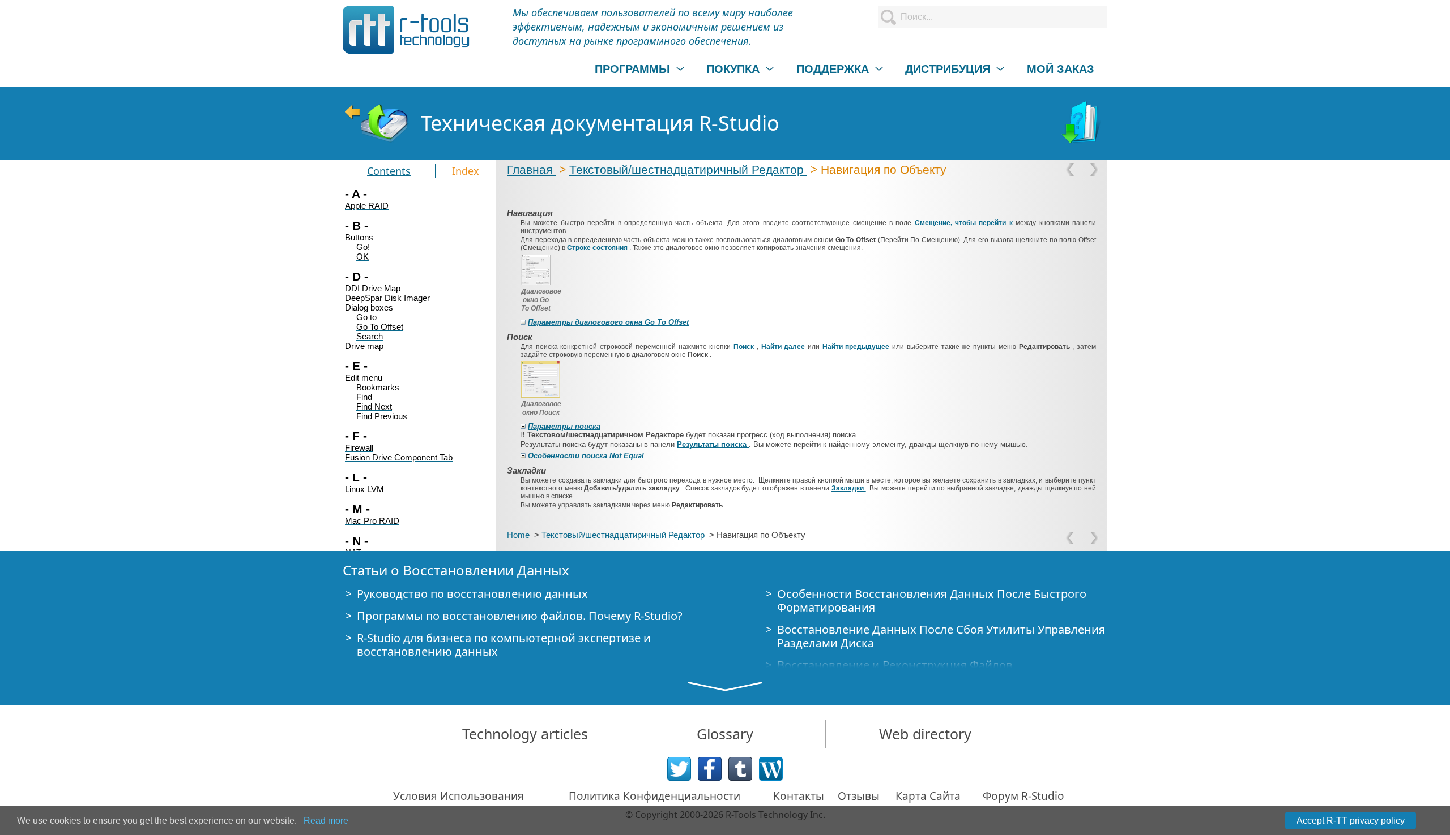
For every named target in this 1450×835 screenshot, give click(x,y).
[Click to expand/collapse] (523, 322)
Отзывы (859, 796)
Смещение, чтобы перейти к (965, 223)
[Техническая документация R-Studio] (1082, 123)
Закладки (848, 488)
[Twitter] (679, 769)
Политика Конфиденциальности (654, 796)
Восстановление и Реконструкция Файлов (895, 665)
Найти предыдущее (857, 347)
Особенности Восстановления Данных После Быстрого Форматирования (931, 600)
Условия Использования (458, 796)
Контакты (798, 796)
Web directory (925, 733)
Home (519, 535)
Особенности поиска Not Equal (586, 455)
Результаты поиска (713, 444)
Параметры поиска (564, 426)
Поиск (745, 347)
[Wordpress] (771, 769)
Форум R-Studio (1023, 796)
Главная (531, 169)
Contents (389, 171)
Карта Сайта (928, 796)
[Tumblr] (740, 769)
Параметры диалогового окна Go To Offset (608, 322)
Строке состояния (598, 248)
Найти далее (784, 347)
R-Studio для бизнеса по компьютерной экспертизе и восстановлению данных (504, 644)
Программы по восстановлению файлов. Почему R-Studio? (520, 615)
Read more (326, 820)
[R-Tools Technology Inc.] (406, 30)
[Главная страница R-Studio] (376, 123)
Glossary (725, 733)
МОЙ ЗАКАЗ (1060, 69)
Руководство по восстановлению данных (472, 593)
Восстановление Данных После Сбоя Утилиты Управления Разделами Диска (941, 636)
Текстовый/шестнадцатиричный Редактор (688, 169)
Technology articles (525, 733)
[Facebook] (710, 769)
